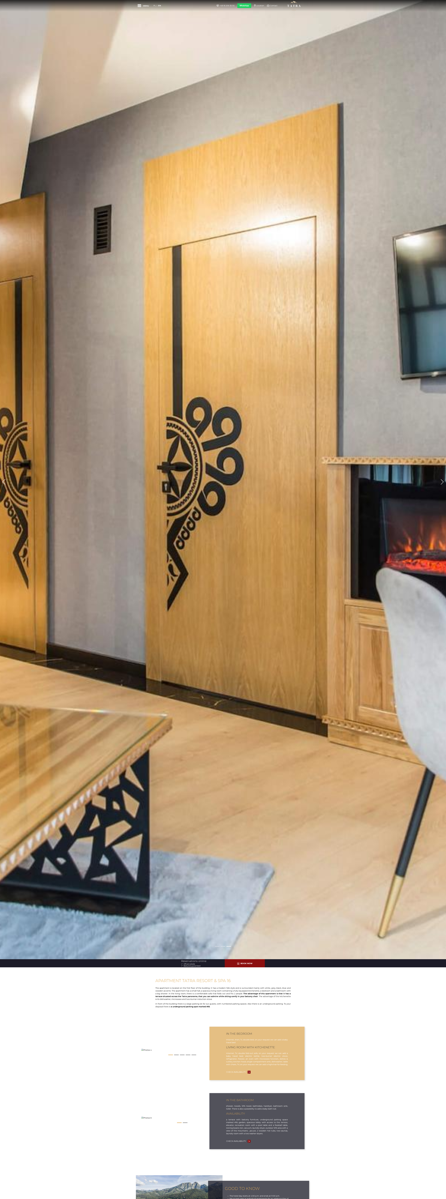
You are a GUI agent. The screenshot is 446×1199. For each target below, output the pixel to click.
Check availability (236, 1072)
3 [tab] (182, 1054)
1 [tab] (170, 1054)
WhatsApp (244, 6)
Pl (154, 6)
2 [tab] (176, 1054)
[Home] (293, 5)
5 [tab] (194, 1054)
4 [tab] (188, 1054)
